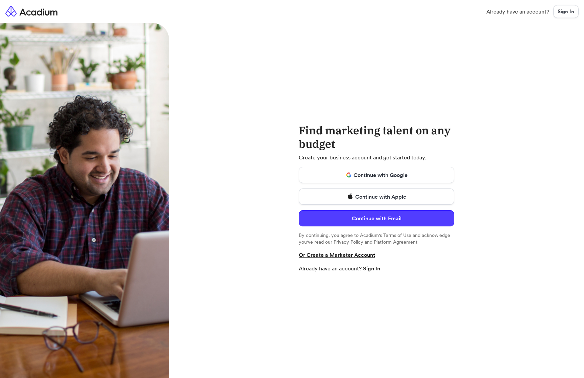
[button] (566, 11)
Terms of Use (397, 235)
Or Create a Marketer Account (337, 254)
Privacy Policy (348, 242)
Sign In (371, 268)
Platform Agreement (395, 242)
